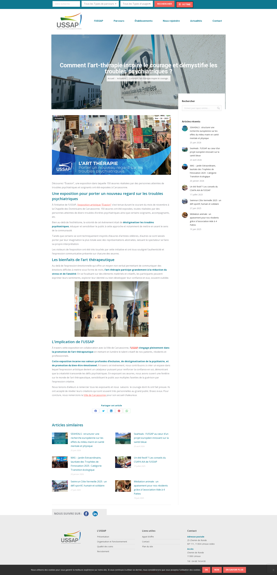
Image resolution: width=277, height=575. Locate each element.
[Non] (273, 569)
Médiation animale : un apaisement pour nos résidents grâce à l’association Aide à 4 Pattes (151, 487)
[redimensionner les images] (60, 438)
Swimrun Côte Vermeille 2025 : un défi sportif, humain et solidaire (89, 483)
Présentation (103, 536)
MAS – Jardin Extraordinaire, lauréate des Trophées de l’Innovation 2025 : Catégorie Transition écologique (86, 463)
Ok (206, 569)
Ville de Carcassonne (95, 395)
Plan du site (147, 546)
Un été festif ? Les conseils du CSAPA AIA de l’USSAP (150, 459)
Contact (145, 541)
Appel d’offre (148, 536)
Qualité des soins (105, 546)
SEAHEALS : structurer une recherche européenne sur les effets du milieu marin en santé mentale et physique (87, 440)
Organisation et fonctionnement (112, 541)
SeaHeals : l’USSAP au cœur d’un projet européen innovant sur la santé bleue (151, 438)
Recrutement (103, 551)
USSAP (134, 347)
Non (216, 569)
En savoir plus (234, 569)
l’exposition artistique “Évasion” (94, 204)
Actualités (59, 118)
